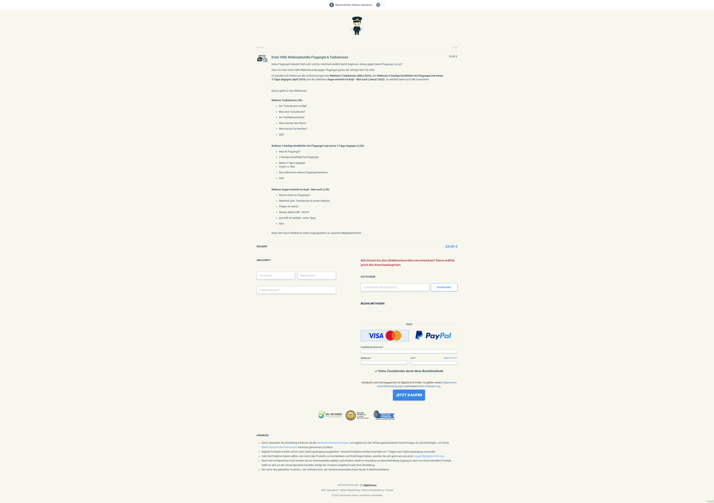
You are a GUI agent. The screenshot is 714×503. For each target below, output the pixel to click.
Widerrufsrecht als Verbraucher (279, 447)
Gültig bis (366, 358)
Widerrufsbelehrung (429, 386)
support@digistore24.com (429, 456)
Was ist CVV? (450, 358)
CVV (413, 358)
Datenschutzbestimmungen (333, 442)
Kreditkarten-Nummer (372, 347)
